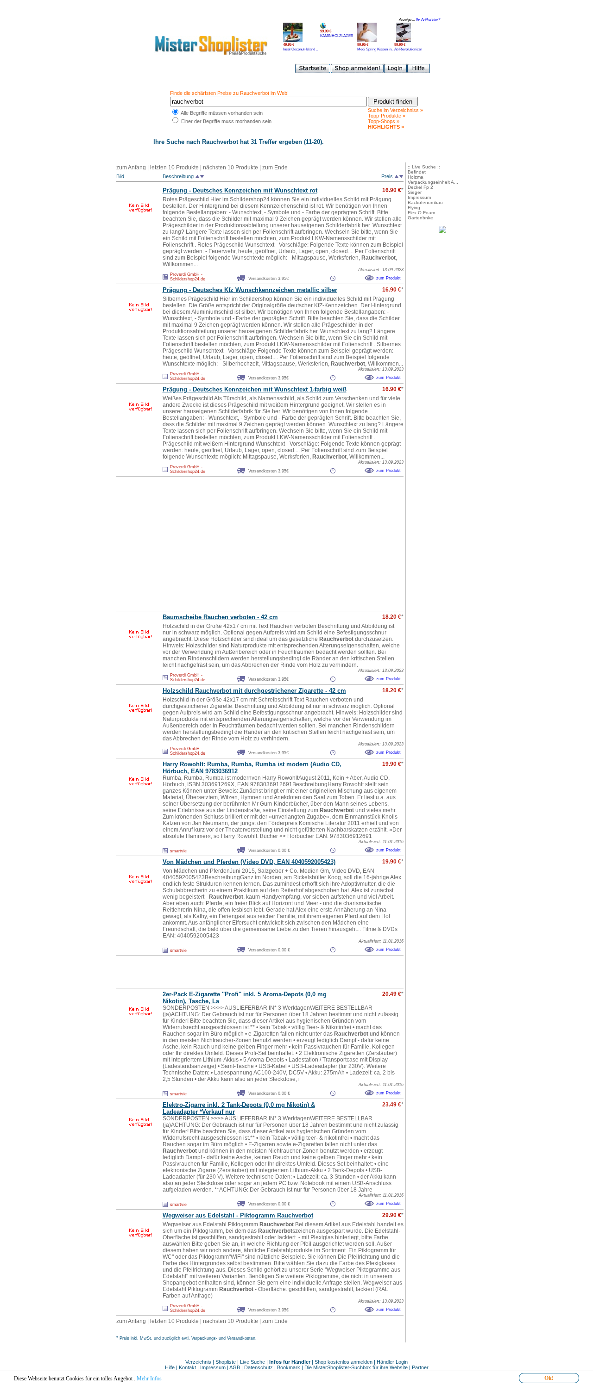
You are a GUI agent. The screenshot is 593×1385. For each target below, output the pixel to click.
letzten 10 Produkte (174, 167)
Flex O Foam (421, 212)
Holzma (415, 177)
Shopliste (225, 1362)
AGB (234, 1367)
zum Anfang (131, 167)
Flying (414, 207)
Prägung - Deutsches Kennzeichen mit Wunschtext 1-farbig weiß (255, 389)
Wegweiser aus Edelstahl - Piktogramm (238, 1215)
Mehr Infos (149, 1378)
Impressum (419, 197)
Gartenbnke (420, 217)
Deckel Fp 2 (420, 187)
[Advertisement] (239, 544)
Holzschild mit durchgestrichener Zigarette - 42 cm (254, 690)
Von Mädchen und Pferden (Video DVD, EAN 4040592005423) (249, 861)
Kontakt (188, 1367)
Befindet (417, 171)
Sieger (415, 192)
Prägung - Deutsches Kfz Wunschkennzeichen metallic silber (250, 289)
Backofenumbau (425, 202)
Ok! (549, 1378)
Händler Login (392, 1362)
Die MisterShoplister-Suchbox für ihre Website (356, 1367)
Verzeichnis (198, 1362)
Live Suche (252, 1362)
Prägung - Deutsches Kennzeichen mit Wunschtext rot (240, 190)
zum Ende (275, 167)
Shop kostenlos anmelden (343, 1362)
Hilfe (170, 1367)
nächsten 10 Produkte (230, 167)
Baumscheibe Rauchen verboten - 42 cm (220, 617)
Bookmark (288, 1367)
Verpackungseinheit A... (433, 182)
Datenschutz (258, 1367)
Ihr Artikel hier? (428, 20)
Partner (420, 1367)
